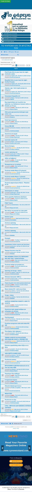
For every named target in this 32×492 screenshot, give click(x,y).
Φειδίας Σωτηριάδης (16, 387)
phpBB (11, 426)
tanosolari (13, 401)
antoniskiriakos (15, 204)
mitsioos (13, 319)
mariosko (13, 147)
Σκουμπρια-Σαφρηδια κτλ (12, 96)
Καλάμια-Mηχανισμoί (15, 137)
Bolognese (12, 117)
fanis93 (13, 333)
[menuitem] (5, 52)
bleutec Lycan (9, 216)
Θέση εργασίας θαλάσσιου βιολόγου (16, 197)
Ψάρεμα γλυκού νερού (15, 411)
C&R (12, 409)
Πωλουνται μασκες (10, 359)
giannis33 (13, 361)
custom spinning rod (11, 152)
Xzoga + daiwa (9, 295)
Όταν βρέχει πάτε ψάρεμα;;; (13, 331)
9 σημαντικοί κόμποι (11, 379)
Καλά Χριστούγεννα (11, 120)
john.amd (13, 154)
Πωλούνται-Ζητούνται (15, 77)
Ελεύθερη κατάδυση (14, 149)
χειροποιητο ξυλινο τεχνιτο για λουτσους (17, 244)
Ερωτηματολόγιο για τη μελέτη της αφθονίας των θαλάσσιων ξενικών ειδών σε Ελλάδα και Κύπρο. (18, 104)
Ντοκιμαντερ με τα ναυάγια (13, 164)
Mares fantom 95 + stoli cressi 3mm (15, 289)
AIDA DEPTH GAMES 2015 (13, 353)
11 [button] (27, 65)
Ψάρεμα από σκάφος (15, 214)
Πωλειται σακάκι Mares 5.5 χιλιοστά (15, 170)
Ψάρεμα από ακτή (14, 207)
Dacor (9, 489)
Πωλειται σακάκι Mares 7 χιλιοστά (15, 176)
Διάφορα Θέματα (13, 109)
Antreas (13, 218)
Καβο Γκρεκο (9, 203)
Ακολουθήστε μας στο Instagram (10, 36)
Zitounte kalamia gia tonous (13, 386)
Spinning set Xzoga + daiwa (13, 270)
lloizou (12, 97)
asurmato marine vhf (11, 140)
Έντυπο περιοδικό (17, 461)
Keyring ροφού (9, 317)
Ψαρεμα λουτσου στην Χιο (13, 250)
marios (13, 107)
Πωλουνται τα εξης (10, 399)
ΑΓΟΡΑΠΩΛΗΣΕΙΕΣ (14, 131)
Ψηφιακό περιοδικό (16, 465)
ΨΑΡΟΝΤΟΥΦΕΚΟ (14, 161)
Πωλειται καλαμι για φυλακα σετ (14, 264)
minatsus (13, 355)
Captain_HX (14, 75)
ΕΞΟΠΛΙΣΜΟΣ (13, 220)
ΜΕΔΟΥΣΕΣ (8, 393)
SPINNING (12, 235)
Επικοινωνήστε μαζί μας (9, 41)
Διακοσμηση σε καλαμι (12, 190)
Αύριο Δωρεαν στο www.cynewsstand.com (18, 283)
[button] (13, 65)
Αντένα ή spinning (10, 223)
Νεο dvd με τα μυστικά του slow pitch (16, 210)
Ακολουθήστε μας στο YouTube (10, 38)
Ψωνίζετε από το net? (15, 143)
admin (12, 121)
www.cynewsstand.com (16, 450)
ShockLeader (14, 278)
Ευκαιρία (7, 238)
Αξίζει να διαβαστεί (10, 158)
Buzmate (21, 489)
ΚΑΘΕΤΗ (12, 99)
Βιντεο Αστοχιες (10, 146)
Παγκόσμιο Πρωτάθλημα (12, 373)
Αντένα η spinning (10, 230)
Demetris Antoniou (15, 127)
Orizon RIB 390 (9, 126)
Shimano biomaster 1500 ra (13, 277)
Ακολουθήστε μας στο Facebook (10, 33)
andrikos (13, 272)
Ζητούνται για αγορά (11, 133)
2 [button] (18, 65)
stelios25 (13, 369)
